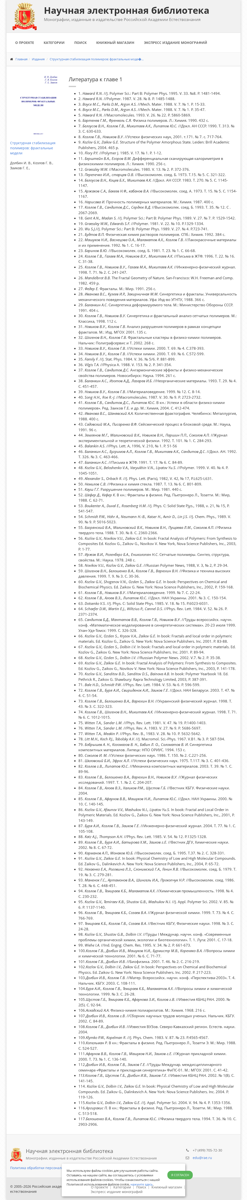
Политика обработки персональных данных (46, 1168)
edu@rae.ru (202, 1157)
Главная (21, 59)
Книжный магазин (115, 42)
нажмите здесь (141, 1184)
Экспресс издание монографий (175, 42)
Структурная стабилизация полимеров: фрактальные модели (32, 148)
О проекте (24, 42)
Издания (38, 59)
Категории (54, 42)
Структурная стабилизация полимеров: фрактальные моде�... (97, 59)
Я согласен (180, 1175)
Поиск (80, 42)
